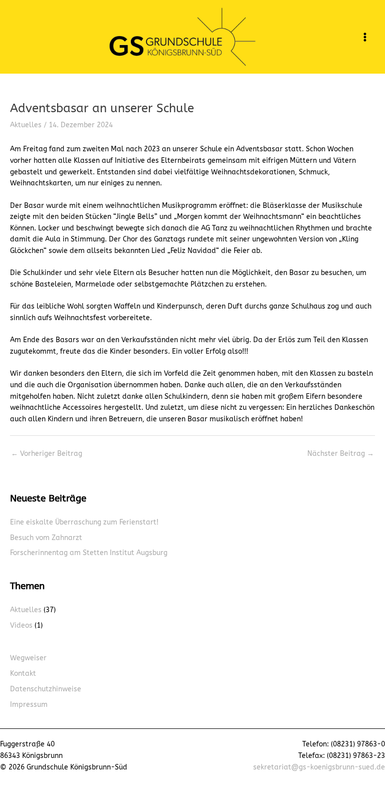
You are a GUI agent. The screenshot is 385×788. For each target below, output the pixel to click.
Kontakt (23, 673)
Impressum (29, 704)
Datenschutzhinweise (45, 689)
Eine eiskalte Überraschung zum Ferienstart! (84, 522)
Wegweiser (28, 658)
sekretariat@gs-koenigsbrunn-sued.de (319, 767)
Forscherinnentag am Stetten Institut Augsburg (88, 553)
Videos (21, 625)
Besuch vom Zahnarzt (46, 538)
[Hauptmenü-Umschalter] (365, 37)
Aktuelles (26, 125)
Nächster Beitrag (340, 453)
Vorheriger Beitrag (46, 453)
